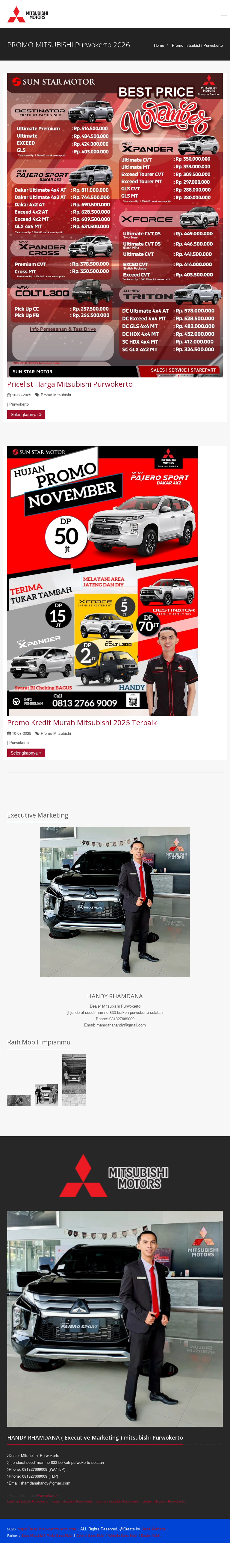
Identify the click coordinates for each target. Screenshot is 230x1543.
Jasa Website (154, 1529)
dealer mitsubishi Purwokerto (164, 1501)
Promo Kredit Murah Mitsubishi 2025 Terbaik (82, 722)
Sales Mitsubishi (33, 1535)
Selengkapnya (24, 414)
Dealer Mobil (150, 1535)
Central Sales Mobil (90, 1535)
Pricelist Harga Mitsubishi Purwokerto (70, 384)
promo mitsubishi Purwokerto (118, 1501)
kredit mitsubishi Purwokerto (27, 1501)
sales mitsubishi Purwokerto (72, 1501)
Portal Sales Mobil (59, 1535)
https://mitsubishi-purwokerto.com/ (47, 1529)
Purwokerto (47, 1495)
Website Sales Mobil (122, 1535)
